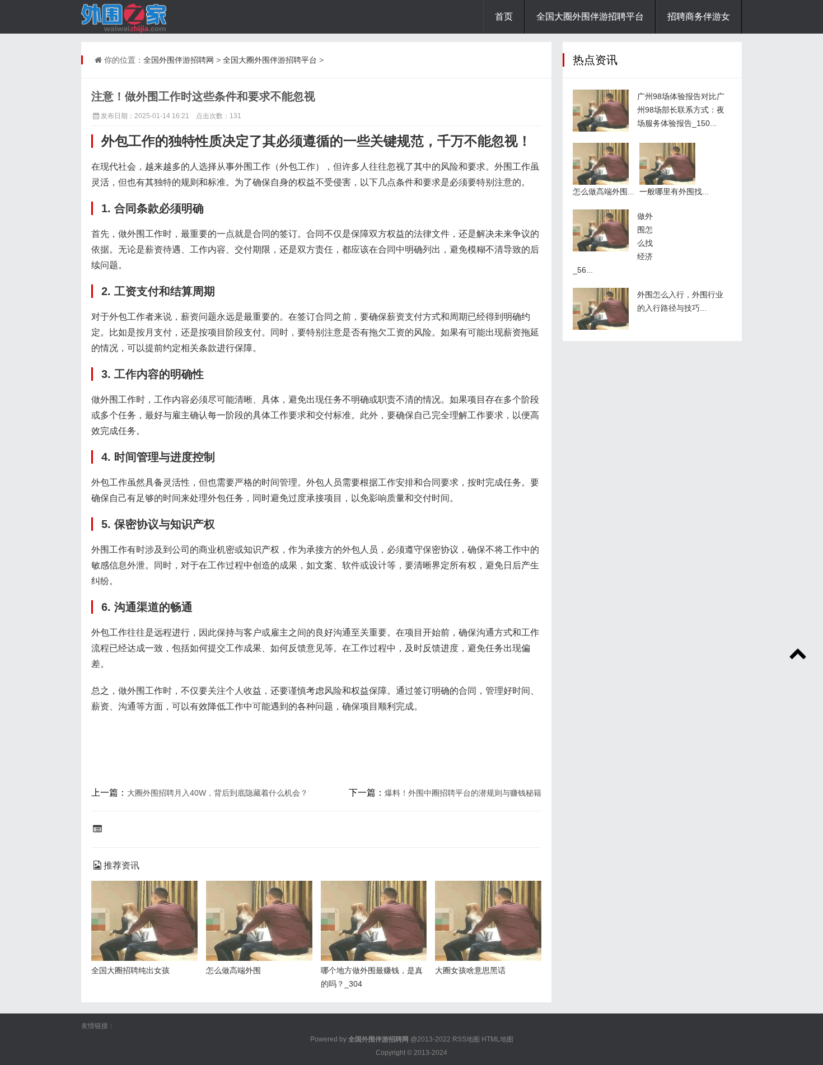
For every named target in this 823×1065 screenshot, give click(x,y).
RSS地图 (466, 1039)
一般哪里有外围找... (674, 191)
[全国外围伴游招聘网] (137, 17)
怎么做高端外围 (233, 970)
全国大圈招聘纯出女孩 (130, 970)
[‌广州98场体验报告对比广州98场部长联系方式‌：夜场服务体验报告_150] (601, 111)
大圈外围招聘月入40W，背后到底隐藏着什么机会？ (217, 792)
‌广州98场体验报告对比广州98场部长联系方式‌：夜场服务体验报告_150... (680, 110)
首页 (504, 16)
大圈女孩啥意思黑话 (470, 970)
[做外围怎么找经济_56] (601, 230)
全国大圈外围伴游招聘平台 (590, 16)
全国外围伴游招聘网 (178, 59)
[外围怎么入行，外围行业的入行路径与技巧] (601, 309)
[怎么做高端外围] (601, 164)
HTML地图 (497, 1039)
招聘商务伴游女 (698, 16)
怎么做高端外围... (603, 191)
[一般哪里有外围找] (667, 164)
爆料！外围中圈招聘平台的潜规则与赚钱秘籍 (463, 792)
